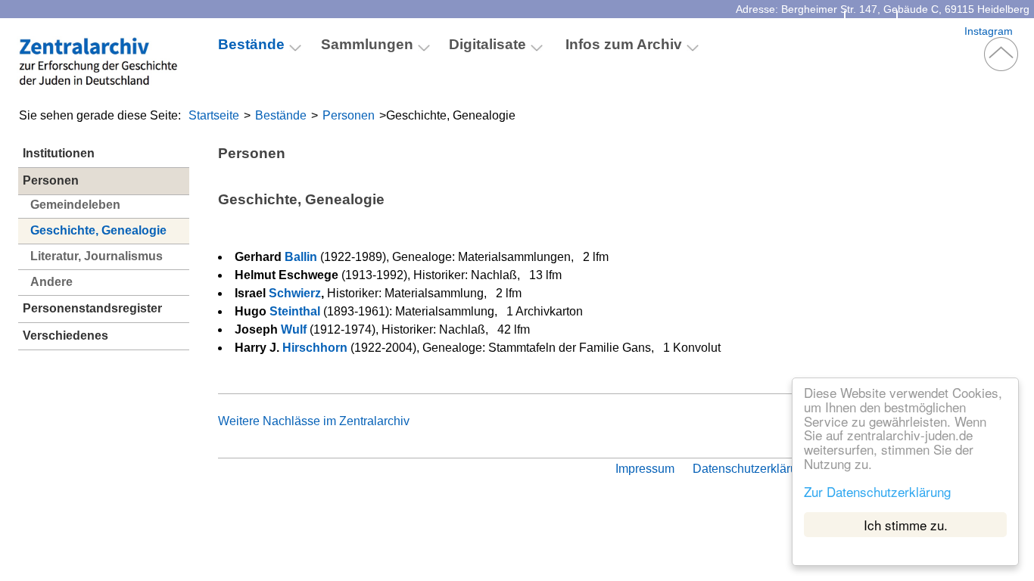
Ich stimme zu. (906, 524)
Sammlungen (367, 44)
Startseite (213, 115)
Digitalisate (487, 44)
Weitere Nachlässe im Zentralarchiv (314, 421)
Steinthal (294, 311)
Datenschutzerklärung (752, 468)
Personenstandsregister (92, 308)
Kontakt (871, 31)
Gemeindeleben (75, 204)
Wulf (294, 329)
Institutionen (59, 153)
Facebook (930, 31)
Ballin (301, 256)
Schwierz (295, 293)
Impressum (644, 468)
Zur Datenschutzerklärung (877, 490)
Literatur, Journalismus (96, 256)
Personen (348, 115)
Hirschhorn (314, 347)
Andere (51, 281)
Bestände (281, 115)
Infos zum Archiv (623, 44)
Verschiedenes (65, 335)
